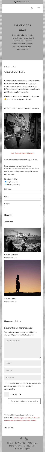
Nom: (6, 196)
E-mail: (7, 204)
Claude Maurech (11, 254)
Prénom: (7, 189)
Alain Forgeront (10, 298)
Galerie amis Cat (10, 257)
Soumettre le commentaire (24, 401)
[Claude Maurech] (22, 240)
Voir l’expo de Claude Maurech (22, 153)
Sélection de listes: (11, 179)
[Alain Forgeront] (22, 278)
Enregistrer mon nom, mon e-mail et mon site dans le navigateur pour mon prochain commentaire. (22, 386)
